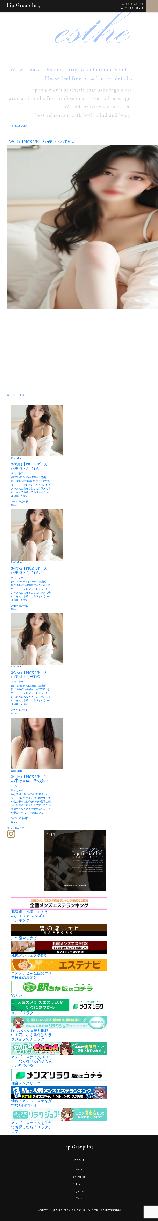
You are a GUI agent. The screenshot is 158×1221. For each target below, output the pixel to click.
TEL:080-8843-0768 (19, 126)
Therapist (79, 1176)
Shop (79, 1198)
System (79, 1191)
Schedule (79, 1183)
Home (79, 1169)
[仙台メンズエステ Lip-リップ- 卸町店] (23, 5)
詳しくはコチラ (15, 395)
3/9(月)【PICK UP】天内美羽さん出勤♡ (42, 141)
